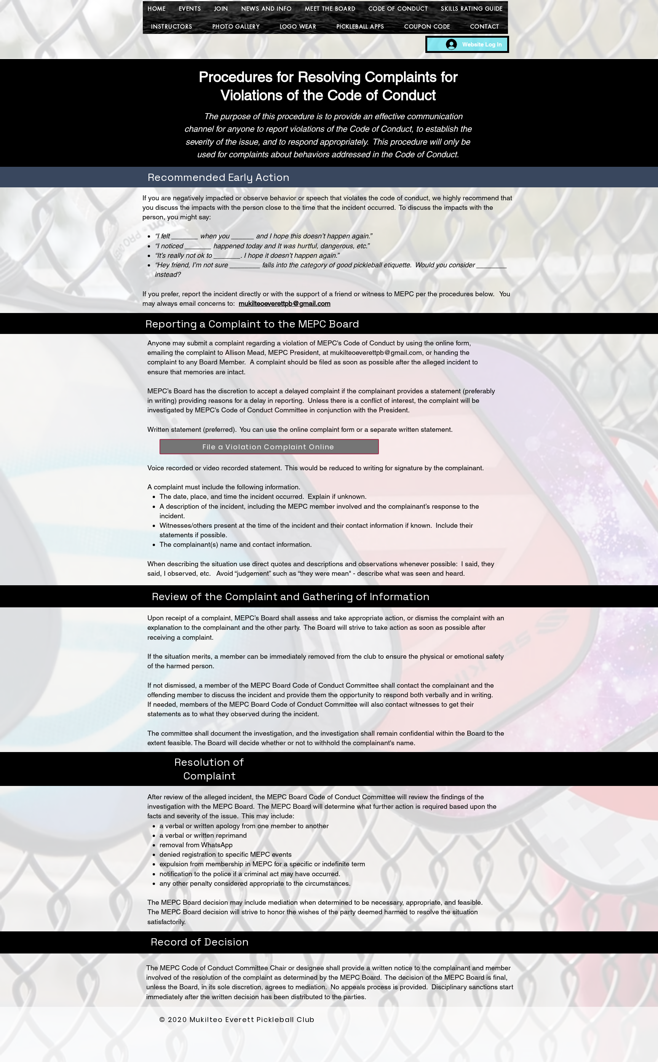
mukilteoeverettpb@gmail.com (285, 303)
